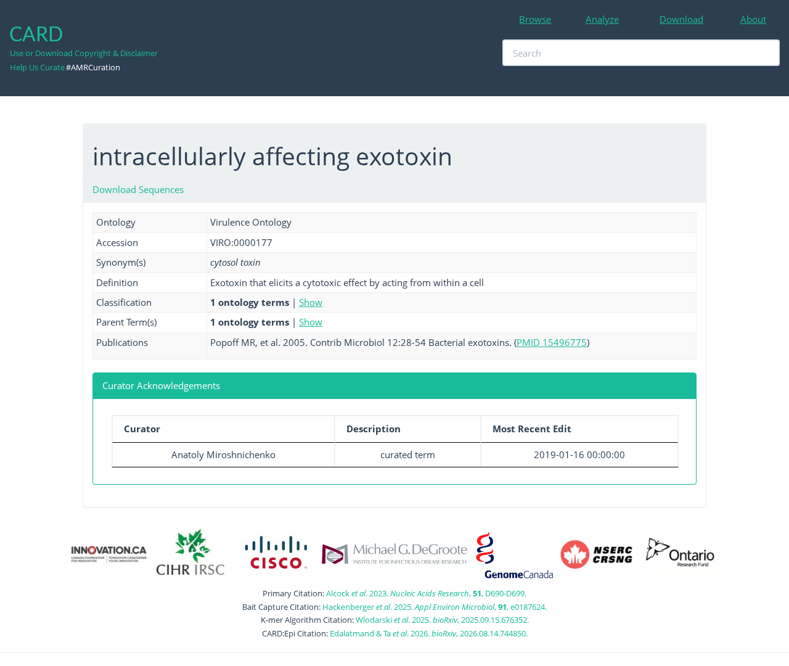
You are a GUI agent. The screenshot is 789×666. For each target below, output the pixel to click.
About (753, 19)
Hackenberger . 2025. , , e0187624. (434, 606)
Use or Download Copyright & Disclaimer (84, 53)
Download (681, 19)
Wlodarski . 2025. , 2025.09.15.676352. (442, 619)
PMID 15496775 (552, 342)
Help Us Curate (37, 67)
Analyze (602, 19)
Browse (535, 19)
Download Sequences (138, 189)
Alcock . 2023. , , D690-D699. (426, 593)
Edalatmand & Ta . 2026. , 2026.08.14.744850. (429, 633)
